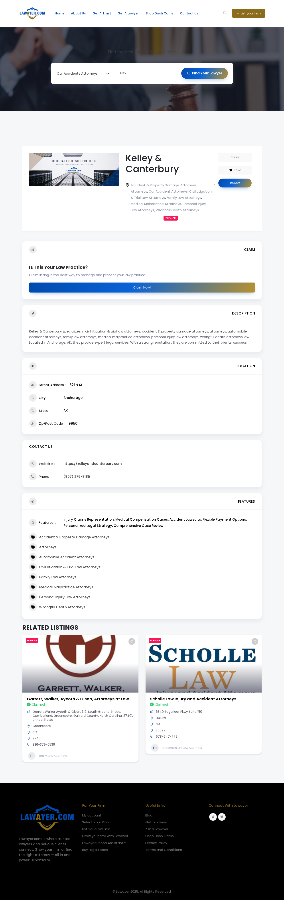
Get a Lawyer (156, 822)
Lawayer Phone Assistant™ (104, 842)
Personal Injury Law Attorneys (65, 597)
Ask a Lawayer (156, 829)
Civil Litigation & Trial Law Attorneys (69, 567)
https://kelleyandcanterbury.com (92, 463)
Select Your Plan (95, 822)
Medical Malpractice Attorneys (156, 203)
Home (59, 13)
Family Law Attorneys (184, 197)
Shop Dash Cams (159, 13)
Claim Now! (142, 287)
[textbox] (77, 73)
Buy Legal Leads (95, 849)
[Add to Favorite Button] (131, 641)
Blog (148, 815)
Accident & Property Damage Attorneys (164, 185)
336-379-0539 (44, 745)
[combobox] (83, 73)
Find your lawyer (207, 73)
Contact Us (189, 13)
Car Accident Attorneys (168, 191)
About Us (78, 13)
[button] (25, 699)
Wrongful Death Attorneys (177, 210)
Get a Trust (102, 13)
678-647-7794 (168, 737)
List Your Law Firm (96, 829)
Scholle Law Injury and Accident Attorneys (193, 699)
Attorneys (139, 191)
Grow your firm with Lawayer (105, 836)
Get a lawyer (128, 13)
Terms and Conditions (163, 849)
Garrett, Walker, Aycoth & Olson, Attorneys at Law (78, 699)
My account (91, 815)
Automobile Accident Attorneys (66, 557)
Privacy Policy (156, 842)
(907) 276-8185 (76, 476)
